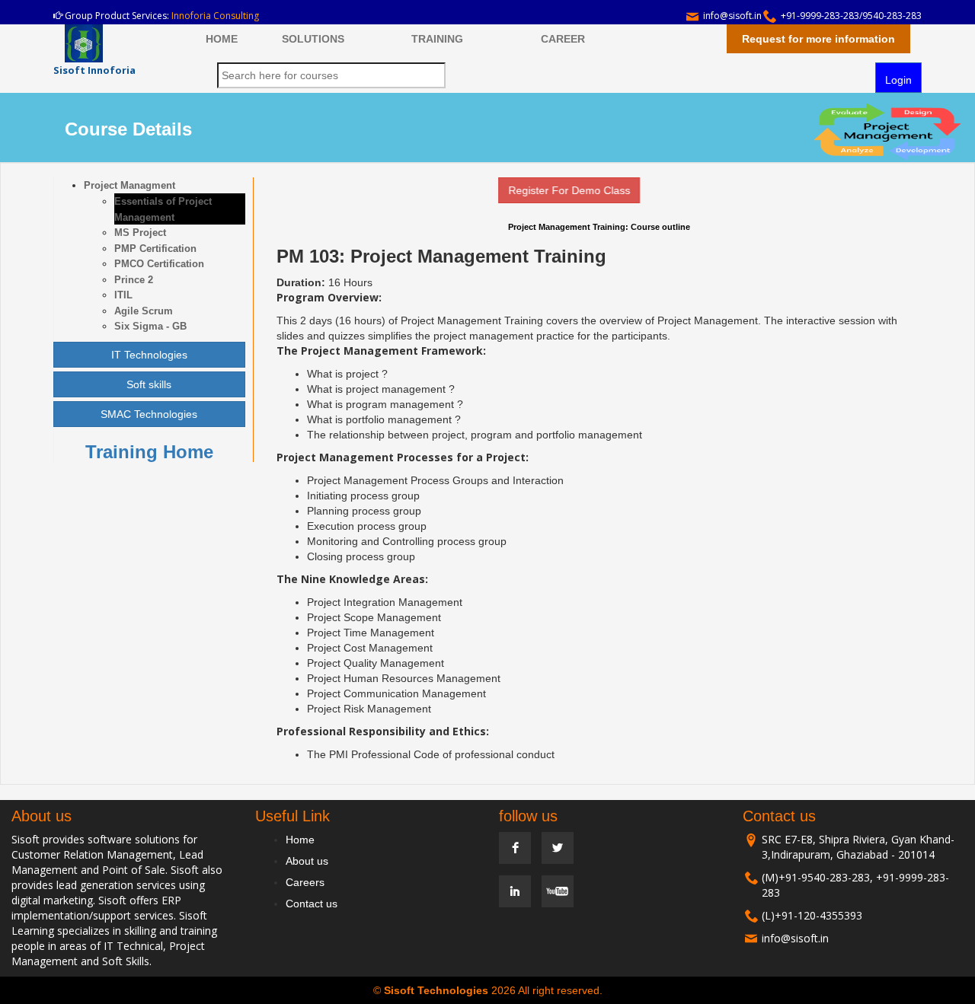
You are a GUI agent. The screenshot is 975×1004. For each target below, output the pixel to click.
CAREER (563, 39)
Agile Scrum (143, 311)
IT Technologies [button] (149, 355)
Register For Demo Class (556, 190)
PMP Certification (155, 248)
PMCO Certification (159, 263)
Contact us (311, 903)
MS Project (140, 232)
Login (898, 80)
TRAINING (437, 39)
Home (300, 839)
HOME (222, 39)
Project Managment (129, 185)
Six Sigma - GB (150, 326)
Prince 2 (133, 279)
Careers (305, 882)
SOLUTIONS (313, 39)
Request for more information (818, 39)
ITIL (123, 295)
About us (307, 861)
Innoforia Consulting (215, 15)
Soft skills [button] (148, 384)
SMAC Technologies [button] (149, 414)
